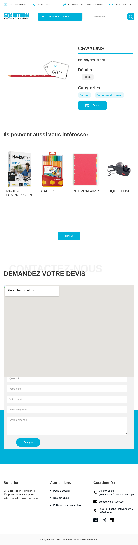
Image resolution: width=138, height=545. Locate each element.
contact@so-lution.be (111, 501)
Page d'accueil (61, 490)
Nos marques (61, 497)
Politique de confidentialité (68, 505)
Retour (69, 235)
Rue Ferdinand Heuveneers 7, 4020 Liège (116, 510)
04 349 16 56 (116, 492)
